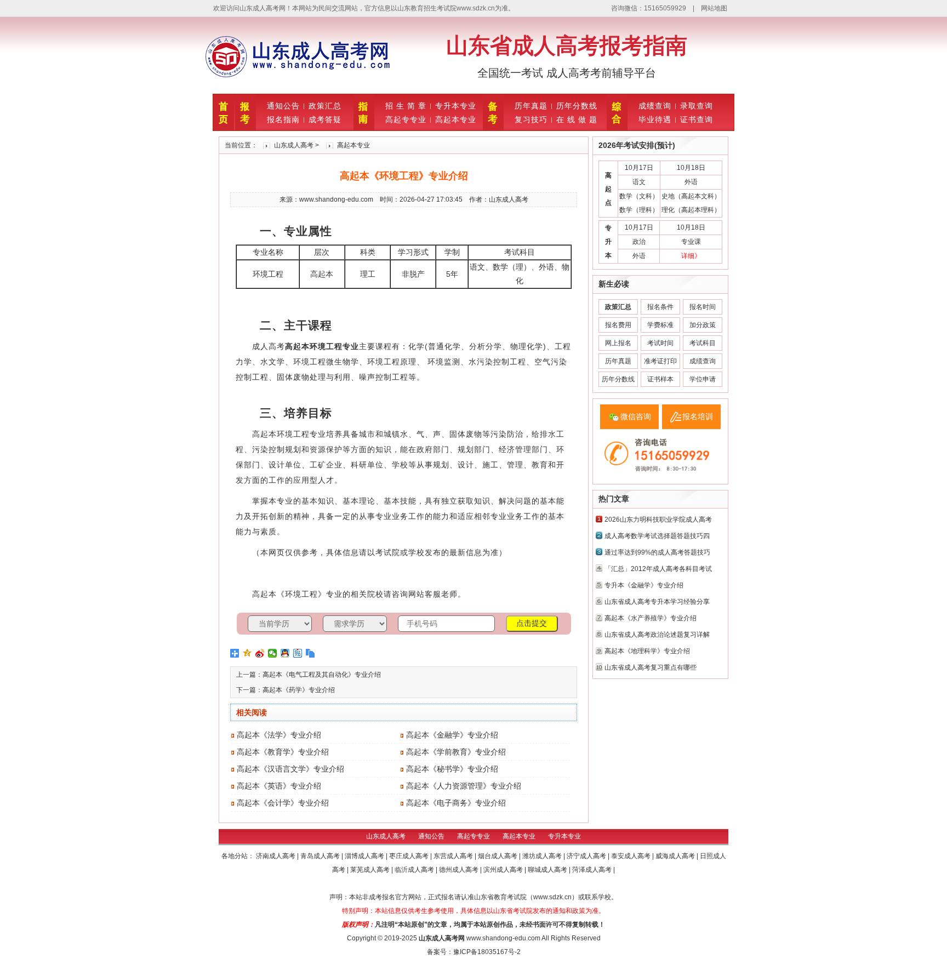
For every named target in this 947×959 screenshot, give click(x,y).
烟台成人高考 (498, 856)
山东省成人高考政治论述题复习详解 (657, 634)
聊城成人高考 (548, 870)
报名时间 (702, 307)
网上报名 (618, 343)
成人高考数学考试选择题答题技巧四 (657, 536)
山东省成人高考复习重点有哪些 (650, 667)
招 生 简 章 (405, 105)
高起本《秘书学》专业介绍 (452, 768)
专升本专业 (455, 105)
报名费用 (618, 325)
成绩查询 (654, 105)
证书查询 (696, 119)
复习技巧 (531, 119)
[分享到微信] (272, 653)
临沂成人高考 (415, 870)
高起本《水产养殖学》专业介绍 (650, 618)
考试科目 (702, 343)
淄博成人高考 (365, 856)
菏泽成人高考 (592, 870)
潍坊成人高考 (542, 856)
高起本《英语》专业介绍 (279, 785)
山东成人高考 (293, 145)
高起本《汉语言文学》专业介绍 (290, 768)
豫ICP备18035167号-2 (487, 952)
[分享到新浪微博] (260, 653)
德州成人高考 (459, 870)
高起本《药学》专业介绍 (299, 690)
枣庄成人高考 (409, 856)
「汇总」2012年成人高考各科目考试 (658, 569)
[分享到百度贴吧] (298, 653)
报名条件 (660, 307)
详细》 (691, 256)
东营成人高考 (454, 856)
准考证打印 (660, 361)
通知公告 (283, 105)
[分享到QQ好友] (285, 653)
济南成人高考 (276, 856)
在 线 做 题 (576, 119)
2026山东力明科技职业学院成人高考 (658, 519)
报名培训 (697, 416)
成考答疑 (325, 119)
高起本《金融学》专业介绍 (452, 734)
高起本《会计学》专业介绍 (283, 802)
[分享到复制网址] (310, 653)
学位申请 (702, 379)
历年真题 (531, 105)
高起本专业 (455, 119)
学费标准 (660, 325)
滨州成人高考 (503, 870)
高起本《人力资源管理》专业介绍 (463, 785)
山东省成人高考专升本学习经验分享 (657, 602)
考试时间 (660, 343)
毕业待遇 (654, 119)
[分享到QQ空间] (247, 653)
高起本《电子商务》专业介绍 (456, 802)
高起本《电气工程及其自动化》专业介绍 (322, 674)
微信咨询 (635, 416)
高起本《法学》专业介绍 (279, 734)
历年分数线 (576, 105)
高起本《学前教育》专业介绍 (456, 751)
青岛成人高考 (320, 856)
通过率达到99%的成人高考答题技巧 (657, 552)
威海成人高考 (676, 856)
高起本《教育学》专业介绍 (283, 751)
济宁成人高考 (587, 856)
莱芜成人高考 (370, 870)
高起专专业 (405, 119)
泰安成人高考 (631, 856)
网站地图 (714, 8)
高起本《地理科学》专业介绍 (647, 651)
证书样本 (660, 379)
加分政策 (702, 325)
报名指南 (283, 119)
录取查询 (696, 105)
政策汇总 (325, 105)
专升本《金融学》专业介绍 (643, 585)
